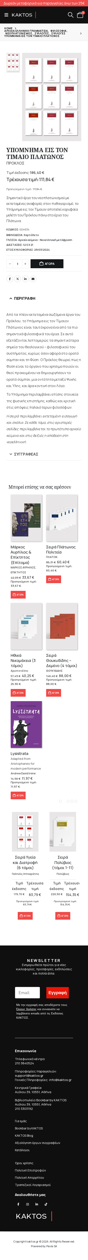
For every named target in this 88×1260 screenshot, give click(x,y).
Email (33, 278)
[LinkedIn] (36, 1204)
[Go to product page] (26, 518)
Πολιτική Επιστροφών (30, 1170)
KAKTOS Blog (24, 1135)
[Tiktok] (46, 1204)
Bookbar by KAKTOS (29, 1128)
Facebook (9, 278)
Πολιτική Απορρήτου (29, 1178)
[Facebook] (18, 1204)
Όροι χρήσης (24, 1163)
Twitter (17, 278)
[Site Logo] (24, 15)
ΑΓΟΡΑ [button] (20, 594)
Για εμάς (21, 1121)
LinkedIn (25, 278)
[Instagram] (27, 1204)
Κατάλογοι (22, 1150)
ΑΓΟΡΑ (49, 264)
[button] (7, 15)
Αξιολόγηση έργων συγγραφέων (37, 1143)
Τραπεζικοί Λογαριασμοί (33, 1185)
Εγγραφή (57, 993)
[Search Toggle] (70, 15)
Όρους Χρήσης (26, 1009)
